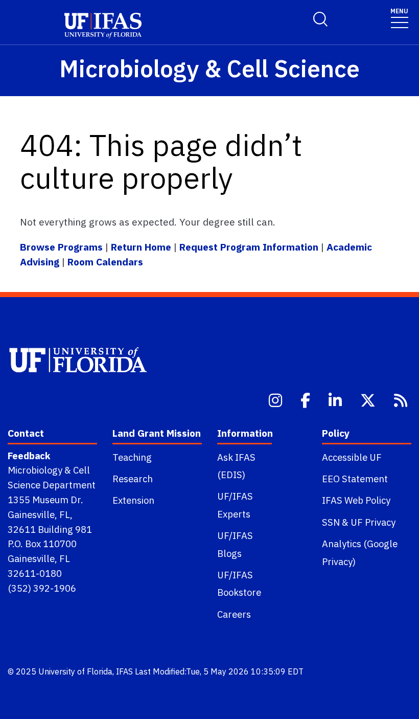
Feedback (29, 456)
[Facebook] (306, 399)
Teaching (132, 457)
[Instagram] (276, 399)
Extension (133, 500)
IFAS (124, 671)
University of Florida (75, 671)
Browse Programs (62, 246)
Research (132, 479)
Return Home (141, 246)
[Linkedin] (336, 399)
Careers (234, 614)
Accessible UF (352, 457)
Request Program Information (248, 246)
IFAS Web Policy (356, 500)
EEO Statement (355, 479)
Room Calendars (105, 261)
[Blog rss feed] (401, 399)
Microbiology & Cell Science (209, 68)
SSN (331, 522)
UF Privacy (373, 522)
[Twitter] (369, 399)
